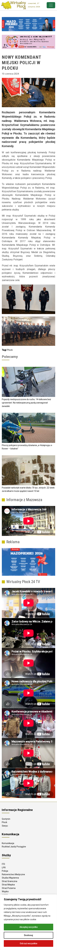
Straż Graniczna (9, 881)
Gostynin (6, 819)
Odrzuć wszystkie (28, 943)
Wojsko (5, 891)
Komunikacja (8, 843)
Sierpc (5, 826)
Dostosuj (28, 935)
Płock (10, 350)
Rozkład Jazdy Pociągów (14, 846)
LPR (4, 867)
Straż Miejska (8, 884)
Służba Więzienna (10, 878)
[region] (28, 922)
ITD (3, 864)
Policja (5, 871)
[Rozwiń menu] (51, 5)
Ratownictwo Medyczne (13, 874)
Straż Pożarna (9, 888)
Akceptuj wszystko (28, 927)
